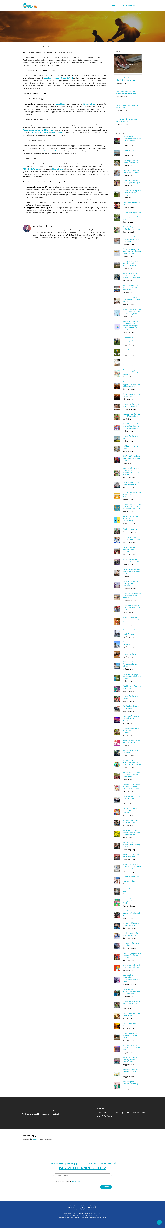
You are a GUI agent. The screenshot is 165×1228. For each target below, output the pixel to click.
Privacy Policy (75, 1181)
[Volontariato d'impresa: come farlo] (41, 1113)
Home (25, 47)
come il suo (89, 104)
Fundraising (82, 35)
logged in (35, 1139)
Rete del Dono (89, 1213)
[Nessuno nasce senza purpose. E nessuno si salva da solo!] (123, 1113)
